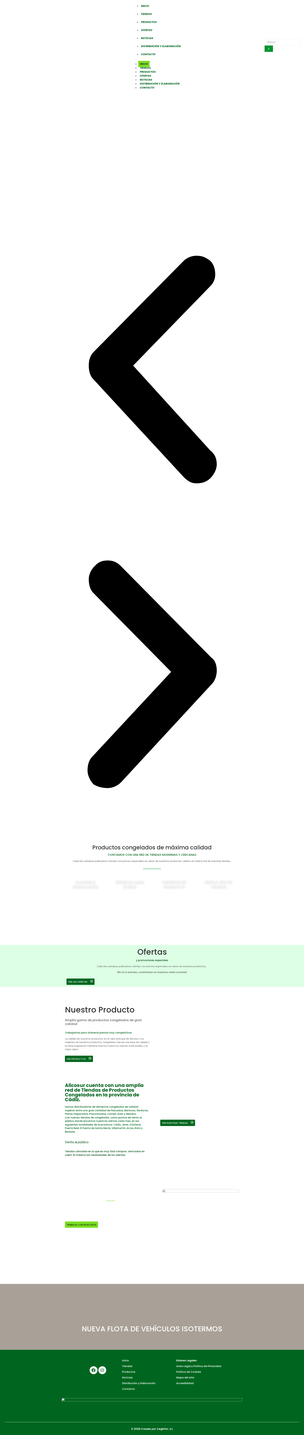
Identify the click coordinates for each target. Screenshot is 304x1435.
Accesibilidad (185, 1383)
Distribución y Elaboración (161, 46)
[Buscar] (269, 49)
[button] (152, 370)
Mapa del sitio (185, 1377)
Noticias (147, 38)
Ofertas (146, 30)
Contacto (148, 54)
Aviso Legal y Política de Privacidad (198, 1366)
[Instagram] (102, 1370)
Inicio (145, 6)
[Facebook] (94, 1370)
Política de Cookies (188, 1372)
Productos (149, 22)
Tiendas (146, 14)
